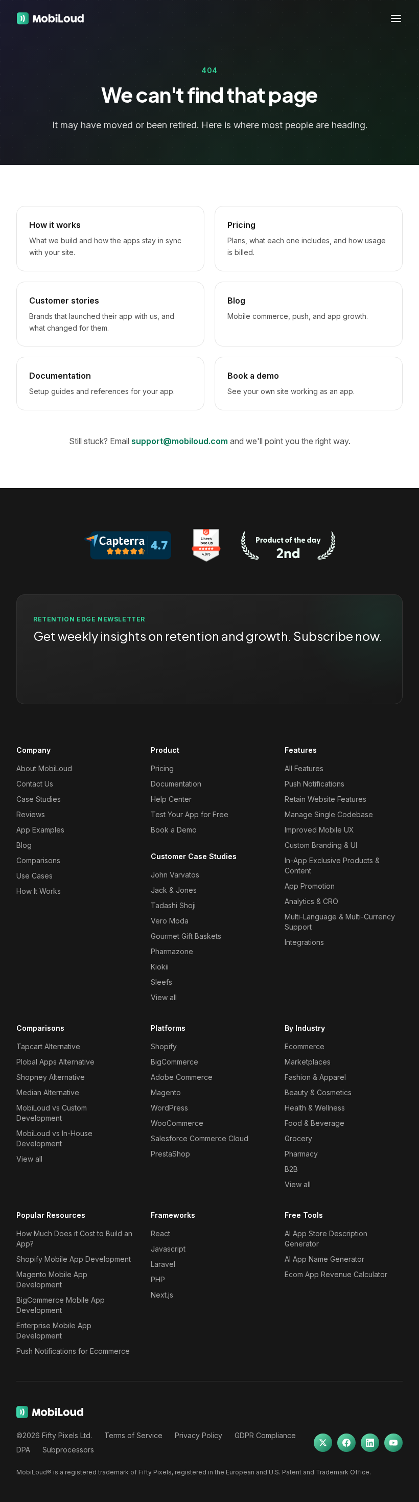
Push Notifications (314, 783)
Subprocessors (68, 1449)
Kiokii (160, 966)
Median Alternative (47, 1092)
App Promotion (310, 886)
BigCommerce (174, 1061)
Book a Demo (174, 829)
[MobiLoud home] (50, 18)
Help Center (171, 799)
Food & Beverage (314, 1123)
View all (164, 997)
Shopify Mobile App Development (73, 1259)
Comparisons (38, 860)
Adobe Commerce (182, 1077)
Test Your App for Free (189, 814)
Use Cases (34, 875)
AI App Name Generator (324, 1259)
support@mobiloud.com (179, 441)
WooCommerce (177, 1123)
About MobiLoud (44, 768)
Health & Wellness (315, 1107)
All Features (304, 768)
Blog (24, 845)
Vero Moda (170, 920)
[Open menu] (396, 18)
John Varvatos (175, 874)
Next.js (162, 1294)
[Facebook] (346, 1443)
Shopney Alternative (50, 1077)
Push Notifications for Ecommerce (73, 1351)
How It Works (38, 891)
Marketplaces (308, 1061)
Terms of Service (133, 1435)
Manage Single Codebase (329, 814)
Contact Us (34, 783)
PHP (158, 1279)
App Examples (40, 829)
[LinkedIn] (370, 1443)
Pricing (162, 768)
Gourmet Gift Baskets (186, 936)
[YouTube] (393, 1443)
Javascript (168, 1248)
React (160, 1233)
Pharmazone (172, 951)
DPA (23, 1449)
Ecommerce (304, 1046)
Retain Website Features (325, 799)
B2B (291, 1169)
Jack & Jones (174, 890)
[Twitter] (323, 1443)
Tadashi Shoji (173, 905)
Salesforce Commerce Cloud (199, 1138)
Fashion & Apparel (315, 1077)
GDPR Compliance (265, 1435)
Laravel (163, 1264)
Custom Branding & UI (321, 845)
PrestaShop (170, 1153)
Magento (166, 1092)
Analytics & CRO (311, 901)
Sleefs (161, 982)
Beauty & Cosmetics (318, 1092)
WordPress (169, 1107)
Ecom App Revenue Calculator (336, 1274)
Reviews (30, 814)
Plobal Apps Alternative (55, 1061)
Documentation (176, 783)
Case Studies (38, 799)
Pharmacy (301, 1153)
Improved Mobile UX (319, 829)
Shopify (164, 1046)
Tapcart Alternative (48, 1046)
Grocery (298, 1138)
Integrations (304, 942)
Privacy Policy (198, 1435)
